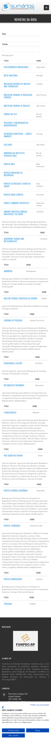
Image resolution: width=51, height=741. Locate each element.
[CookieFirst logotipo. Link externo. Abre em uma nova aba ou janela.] (3, 707)
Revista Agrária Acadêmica (16, 490)
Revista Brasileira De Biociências (13, 174)
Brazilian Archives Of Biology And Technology (17, 85)
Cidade (5, 44)
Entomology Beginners (14, 385)
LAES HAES (8, 144)
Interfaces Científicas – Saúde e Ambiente (18, 135)
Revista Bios (9, 164)
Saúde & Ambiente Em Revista (16, 203)
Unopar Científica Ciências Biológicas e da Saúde (15, 213)
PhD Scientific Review (13, 455)
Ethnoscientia (10, 412)
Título (4, 34)
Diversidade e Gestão (13, 363)
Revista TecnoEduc (12, 525)
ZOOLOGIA (8, 603)
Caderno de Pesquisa (13, 320)
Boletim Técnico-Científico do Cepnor (20, 298)
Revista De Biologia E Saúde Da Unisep (17, 185)
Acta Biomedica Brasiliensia (16, 67)
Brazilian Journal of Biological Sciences (18, 96)
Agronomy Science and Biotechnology (14, 240)
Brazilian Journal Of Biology (17, 105)
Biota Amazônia (11, 75)
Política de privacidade (39, 705)
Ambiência (8, 271)
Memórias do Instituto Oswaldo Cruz (14, 154)
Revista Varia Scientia (13, 194)
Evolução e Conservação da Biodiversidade (16, 124)
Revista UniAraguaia (13, 579)
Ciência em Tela (10, 114)
